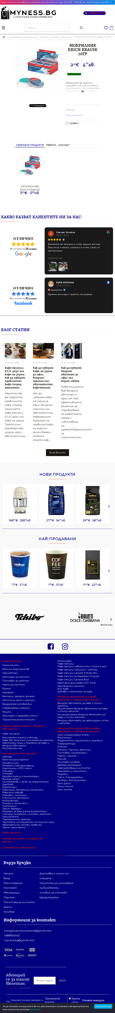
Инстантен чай (12, 748)
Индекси (63, 774)
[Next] (108, 506)
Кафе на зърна (10, 733)
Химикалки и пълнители (72, 771)
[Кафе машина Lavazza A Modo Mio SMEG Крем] (20, 500)
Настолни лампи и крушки (18, 700)
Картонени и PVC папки (17, 768)
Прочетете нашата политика (52, 1002)
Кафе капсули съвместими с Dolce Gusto (82, 666)
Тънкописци (9, 806)
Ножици (62, 746)
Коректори (9, 787)
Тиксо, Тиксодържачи (70, 777)
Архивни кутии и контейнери (20, 776)
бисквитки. (35, 1009)
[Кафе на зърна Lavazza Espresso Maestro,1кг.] (92, 500)
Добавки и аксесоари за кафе (75, 691)
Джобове (7, 784)
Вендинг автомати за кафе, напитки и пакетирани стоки (79, 698)
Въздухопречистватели (17, 704)
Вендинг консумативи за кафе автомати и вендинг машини (79, 730)
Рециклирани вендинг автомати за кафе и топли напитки (83, 710)
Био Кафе (63, 688)
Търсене (9, 897)
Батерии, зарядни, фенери (18, 696)
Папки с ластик (67, 756)
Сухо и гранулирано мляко (73, 734)
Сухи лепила (65, 789)
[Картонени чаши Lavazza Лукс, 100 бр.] (20, 565)
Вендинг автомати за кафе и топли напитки (80, 704)
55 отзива (31, 248)
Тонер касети (10, 665)
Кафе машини (11, 832)
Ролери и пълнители (15, 803)
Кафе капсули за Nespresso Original (78, 676)
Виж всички (107, 625)
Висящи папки (10, 779)
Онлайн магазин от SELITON (93, 1002)
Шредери (8, 692)
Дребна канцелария (69, 765)
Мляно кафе (64, 661)
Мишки (6, 711)
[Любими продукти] (106, 28)
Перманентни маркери (16, 819)
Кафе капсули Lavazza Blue (73, 679)
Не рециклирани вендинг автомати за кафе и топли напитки (81, 716)
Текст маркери (11, 808)
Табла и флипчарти (14, 827)
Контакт (63, 145)
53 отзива (31, 298)
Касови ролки (10, 763)
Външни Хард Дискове (15, 669)
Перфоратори (66, 743)
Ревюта (51, 145)
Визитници (64, 737)
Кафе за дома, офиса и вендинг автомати (23, 727)
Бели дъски (64, 783)
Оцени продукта (74, 115)
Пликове (7, 773)
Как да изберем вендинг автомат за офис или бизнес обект (71, 374)
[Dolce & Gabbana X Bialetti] (85, 617)
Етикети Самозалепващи (18, 765)
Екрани (6, 688)
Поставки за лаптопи (15, 680)
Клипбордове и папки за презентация (25, 781)
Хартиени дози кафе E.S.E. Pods (77, 683)
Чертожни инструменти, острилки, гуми (28, 822)
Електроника (11, 661)
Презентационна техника (18, 719)
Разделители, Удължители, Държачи (80, 740)
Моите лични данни (75, 1002)
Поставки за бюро (69, 762)
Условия (9, 911)
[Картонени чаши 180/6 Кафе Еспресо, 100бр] (56, 565)
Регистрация (13, 883)
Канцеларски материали (23, 37)
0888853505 (96, 13)
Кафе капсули (66, 663)
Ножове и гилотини (14, 795)
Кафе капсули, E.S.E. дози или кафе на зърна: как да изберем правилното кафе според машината (15, 377)
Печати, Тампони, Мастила (56, 37)
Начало (8, 873)
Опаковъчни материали (19, 847)
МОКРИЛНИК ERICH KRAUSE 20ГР (30, 188)
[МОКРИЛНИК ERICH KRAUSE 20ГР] (30, 166)
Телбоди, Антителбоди (72, 780)
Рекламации (12, 892)
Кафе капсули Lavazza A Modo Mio (77, 673)
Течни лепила (65, 786)
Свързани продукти (30, 145)
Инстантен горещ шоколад (20, 737)
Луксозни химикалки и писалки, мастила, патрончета (26, 815)
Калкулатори (10, 800)
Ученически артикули (15, 798)
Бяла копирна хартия (15, 759)
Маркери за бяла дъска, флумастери (24, 811)
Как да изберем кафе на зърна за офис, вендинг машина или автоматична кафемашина (43, 377)
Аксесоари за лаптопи (16, 677)
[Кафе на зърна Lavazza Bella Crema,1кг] (56, 500)
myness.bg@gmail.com (19, 940)
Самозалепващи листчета (74, 768)
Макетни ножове (13, 792)
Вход (7, 878)
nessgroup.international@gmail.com (28, 930)
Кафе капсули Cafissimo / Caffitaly (77, 669)
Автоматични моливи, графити (22, 824)
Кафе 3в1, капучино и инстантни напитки (28, 740)
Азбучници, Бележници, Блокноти (22, 789)
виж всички (57, 452)
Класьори (8, 771)
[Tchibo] (29, 617)
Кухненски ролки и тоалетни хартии (23, 840)
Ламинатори (10, 673)
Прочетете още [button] (55, 258)
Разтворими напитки (71, 686)
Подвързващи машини (16, 708)
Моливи (62, 759)
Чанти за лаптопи (13, 684)
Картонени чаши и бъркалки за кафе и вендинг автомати (25, 744)
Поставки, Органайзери (72, 752)
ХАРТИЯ (7, 757)
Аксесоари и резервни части (20, 715)
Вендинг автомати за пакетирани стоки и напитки (83, 722)
